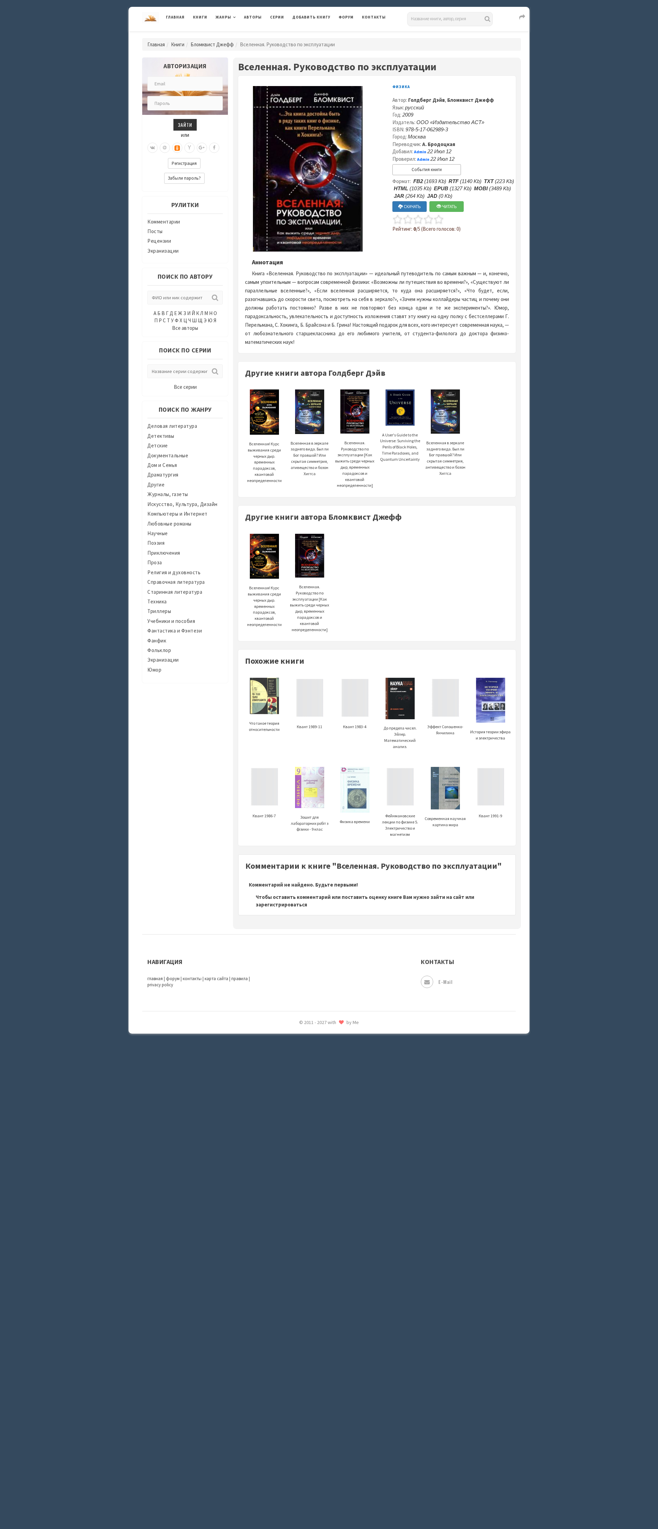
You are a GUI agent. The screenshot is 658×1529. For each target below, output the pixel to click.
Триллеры (159, 611)
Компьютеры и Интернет (177, 513)
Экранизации (163, 251)
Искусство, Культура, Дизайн (182, 504)
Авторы (253, 17)
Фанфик (156, 640)
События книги (427, 169)
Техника (157, 601)
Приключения (163, 553)
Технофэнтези (310, 1093)
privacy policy (160, 985)
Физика (401, 86)
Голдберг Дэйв (426, 100)
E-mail (445, 981)
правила (239, 979)
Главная (175, 17)
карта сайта (216, 979)
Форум (346, 17)
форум (173, 979)
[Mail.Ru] (165, 148)
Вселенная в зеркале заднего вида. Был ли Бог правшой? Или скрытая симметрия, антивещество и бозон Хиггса (445, 458)
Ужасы (300, 1108)
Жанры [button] (223, 17)
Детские (157, 445)
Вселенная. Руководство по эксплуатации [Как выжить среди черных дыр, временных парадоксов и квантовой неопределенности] (354, 464)
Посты (155, 231)
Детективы (160, 436)
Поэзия (155, 543)
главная (155, 979)
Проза (154, 562)
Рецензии (159, 241)
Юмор (154, 669)
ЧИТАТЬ (449, 206)
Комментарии (163, 221)
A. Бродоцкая (438, 144)
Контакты (374, 17)
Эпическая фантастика (320, 1169)
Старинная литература (174, 592)
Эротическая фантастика (323, 1199)
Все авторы (185, 328)
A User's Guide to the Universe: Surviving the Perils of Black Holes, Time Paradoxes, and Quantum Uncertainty (400, 447)
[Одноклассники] (177, 148)
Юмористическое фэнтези (324, 1246)
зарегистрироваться (281, 904)
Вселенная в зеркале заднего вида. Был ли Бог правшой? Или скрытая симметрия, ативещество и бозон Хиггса (310, 458)
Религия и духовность (173, 572)
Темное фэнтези (312, 1077)
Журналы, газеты (167, 494)
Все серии (185, 387)
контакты (192, 979)
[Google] (202, 148)
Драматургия (163, 474)
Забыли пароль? (184, 178)
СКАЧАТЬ (412, 206)
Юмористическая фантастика (328, 1230)
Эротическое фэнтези (319, 1215)
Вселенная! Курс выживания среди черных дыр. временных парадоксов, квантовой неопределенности (264, 462)
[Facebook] (214, 148)
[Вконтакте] (152, 148)
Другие (155, 484)
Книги (200, 17)
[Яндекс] (189, 148)
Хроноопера (307, 1154)
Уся (297, 1123)
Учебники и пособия (171, 621)
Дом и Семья (162, 465)
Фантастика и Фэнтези (174, 630)
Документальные (167, 455)
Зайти (185, 124)
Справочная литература (176, 582)
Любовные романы (169, 523)
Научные (157, 533)
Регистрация (184, 163)
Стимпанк (305, 1062)
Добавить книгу (311, 17)
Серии (277, 17)
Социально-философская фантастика (338, 1046)
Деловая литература (317, 35)
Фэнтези (303, 1138)
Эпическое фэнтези (316, 1184)
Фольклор (159, 650)
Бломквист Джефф (212, 44)
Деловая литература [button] (240, 35)
